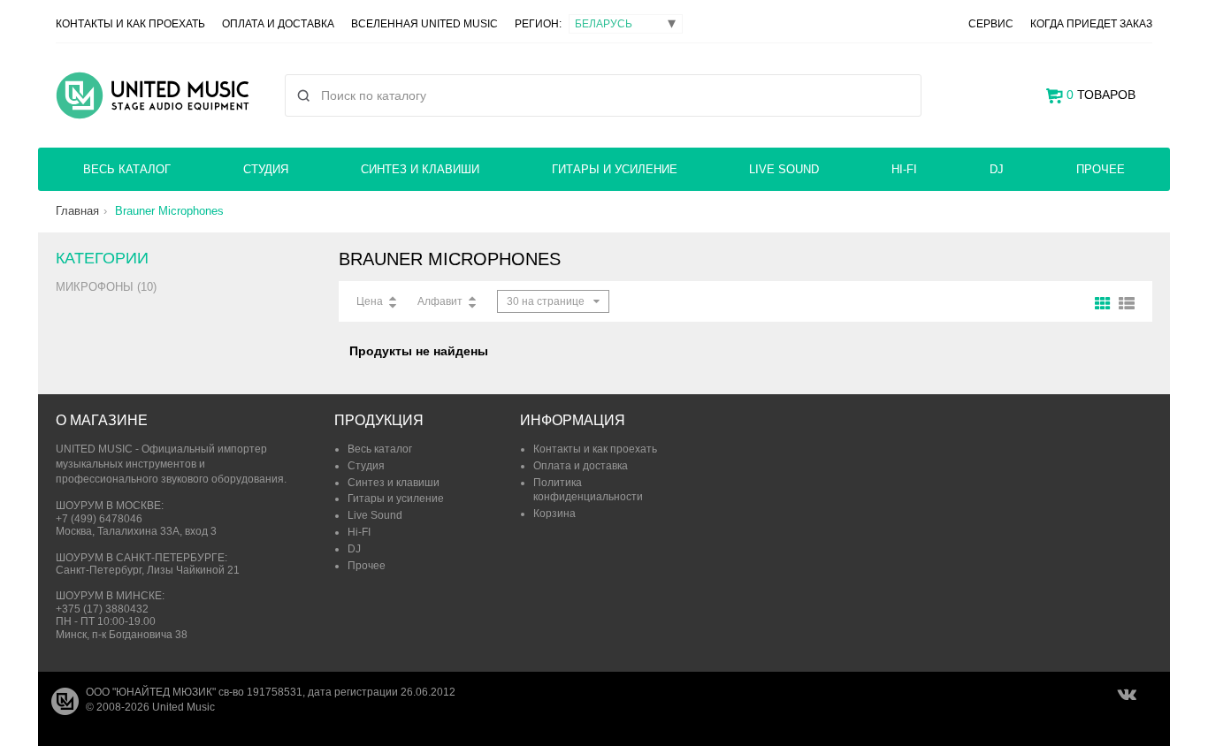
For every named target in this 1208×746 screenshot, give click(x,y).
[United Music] (152, 95)
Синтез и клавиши (420, 169)
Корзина (554, 513)
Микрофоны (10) (106, 286)
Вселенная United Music (424, 24)
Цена (369, 301)
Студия (265, 169)
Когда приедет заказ (1091, 24)
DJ (997, 169)
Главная (77, 210)
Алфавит (440, 301)
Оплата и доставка (278, 24)
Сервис (990, 24)
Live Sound (784, 169)
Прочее (1100, 169)
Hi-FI (904, 169)
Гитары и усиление (614, 169)
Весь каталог (127, 169)
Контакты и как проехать (130, 24)
